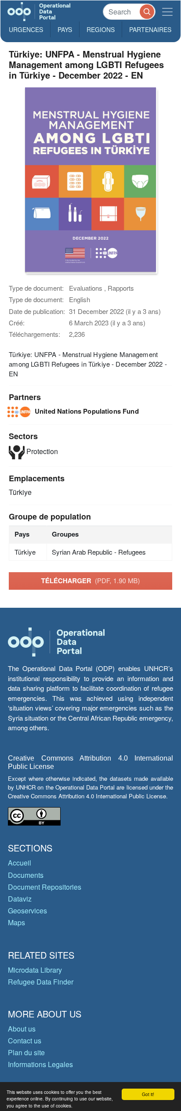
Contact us (24, 1040)
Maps (16, 922)
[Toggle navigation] (167, 12)
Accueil (19, 863)
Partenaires (150, 29)
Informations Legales (40, 1064)
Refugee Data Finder (40, 982)
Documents (25, 875)
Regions (101, 29)
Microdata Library (35, 970)
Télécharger (90, 580)
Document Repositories (44, 887)
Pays (65, 29)
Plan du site (26, 1052)
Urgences (26, 29)
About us (22, 1029)
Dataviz (20, 899)
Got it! (148, 1094)
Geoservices (27, 910)
